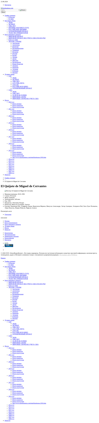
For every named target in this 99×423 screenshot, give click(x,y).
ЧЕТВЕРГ (12, 24)
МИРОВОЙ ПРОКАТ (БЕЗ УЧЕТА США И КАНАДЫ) (27, 38)
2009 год (11, 168)
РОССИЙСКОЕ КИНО (20, 86)
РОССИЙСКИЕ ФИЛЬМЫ (18, 29)
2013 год (11, 161)
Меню (3, 12)
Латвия (14, 57)
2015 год (11, 150)
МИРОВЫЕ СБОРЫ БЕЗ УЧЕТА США (25, 98)
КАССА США (13, 40)
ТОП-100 (15, 85)
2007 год (11, 171)
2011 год (11, 164)
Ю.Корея (15, 71)
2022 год (11, 102)
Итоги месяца (16, 104)
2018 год (11, 130)
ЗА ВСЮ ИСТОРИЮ (19, 95)
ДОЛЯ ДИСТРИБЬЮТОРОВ (18, 33)
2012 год (11, 162)
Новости (7, 175)
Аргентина (16, 45)
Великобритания (17, 48)
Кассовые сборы (10, 21)
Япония (14, 72)
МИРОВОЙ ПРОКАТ (16, 36)
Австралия (15, 43)
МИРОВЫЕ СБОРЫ (19, 97)
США (10, 90)
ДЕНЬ (11, 22)
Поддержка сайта (65, 255)
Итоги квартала (17, 105)
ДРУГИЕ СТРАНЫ (15, 41)
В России (12, 17)
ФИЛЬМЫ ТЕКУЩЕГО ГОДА (19, 27)
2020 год (11, 116)
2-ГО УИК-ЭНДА (18, 83)
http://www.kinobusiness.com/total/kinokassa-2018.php (29, 157)
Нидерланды (16, 62)
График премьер (10, 15)
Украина (15, 66)
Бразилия (15, 46)
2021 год (11, 109)
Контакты (8, 5)
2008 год (11, 169)
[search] (22, 10)
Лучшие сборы (9, 74)
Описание (8, 214)
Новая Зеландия (17, 64)
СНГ (10, 76)
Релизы (7, 221)
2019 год (11, 123)
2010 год (11, 166)
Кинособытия (9, 238)
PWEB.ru (74, 255)
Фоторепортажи (10, 234)
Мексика (15, 60)
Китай (14, 55)
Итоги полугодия (18, 107)
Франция (15, 67)
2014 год (11, 159)
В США (11, 19)
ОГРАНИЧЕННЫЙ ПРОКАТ (18, 31)
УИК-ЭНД (12, 26)
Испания (15, 52)
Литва (14, 59)
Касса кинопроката (11, 223)
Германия (15, 50)
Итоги (7, 100)
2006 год (11, 173)
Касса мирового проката (13, 34)
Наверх (3, 258)
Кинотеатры (9, 233)
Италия (14, 53)
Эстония (15, 69)
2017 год (11, 136)
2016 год (11, 143)
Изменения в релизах (12, 236)
